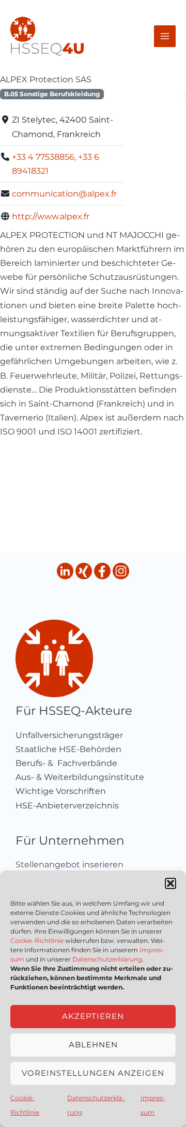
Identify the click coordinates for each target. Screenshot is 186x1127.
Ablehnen (93, 1044)
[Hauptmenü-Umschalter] (165, 36)
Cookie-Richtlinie (37, 940)
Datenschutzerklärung (107, 959)
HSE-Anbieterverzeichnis (67, 805)
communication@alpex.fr (64, 194)
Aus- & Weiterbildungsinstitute (80, 777)
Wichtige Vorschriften (61, 791)
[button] (170, 883)
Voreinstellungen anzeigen (93, 1073)
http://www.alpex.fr (50, 216)
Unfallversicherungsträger (69, 735)
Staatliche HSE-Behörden (68, 749)
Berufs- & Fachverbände (66, 763)
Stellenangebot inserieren (69, 864)
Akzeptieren (93, 1016)
